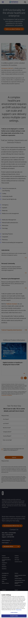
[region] (14, 604)
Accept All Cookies (14, 615)
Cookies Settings (14, 612)
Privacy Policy (19, 609)
